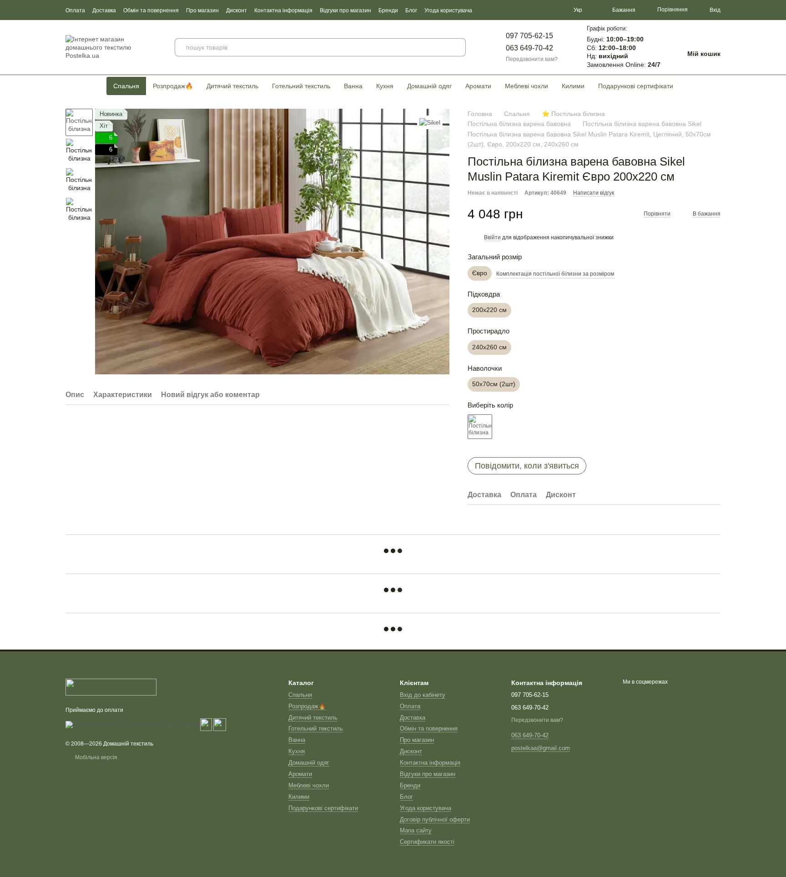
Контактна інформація (283, 10)
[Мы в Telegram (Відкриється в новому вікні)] (559, 10)
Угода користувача (448, 10)
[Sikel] (430, 122)
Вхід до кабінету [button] (422, 694)
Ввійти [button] (492, 237)
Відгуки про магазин (345, 10)
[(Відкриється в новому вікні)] (206, 724)
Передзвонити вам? (532, 59)
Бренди (388, 10)
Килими (573, 86)
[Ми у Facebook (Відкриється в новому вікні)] (526, 10)
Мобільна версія (95, 757)
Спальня (126, 86)
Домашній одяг (429, 86)
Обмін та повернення (151, 10)
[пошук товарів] (457, 47)
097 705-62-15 (529, 36)
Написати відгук (593, 193)
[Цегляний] (480, 426)
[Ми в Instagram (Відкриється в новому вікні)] (548, 10)
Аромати (478, 86)
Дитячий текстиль (232, 86)
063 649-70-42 (529, 48)
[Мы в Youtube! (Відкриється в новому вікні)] (537, 10)
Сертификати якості (427, 841)
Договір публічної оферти (435, 819)
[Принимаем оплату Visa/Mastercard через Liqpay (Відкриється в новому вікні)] (132, 724)
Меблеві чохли (526, 86)
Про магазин (202, 10)
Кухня (384, 86)
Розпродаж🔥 (173, 86)
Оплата (75, 10)
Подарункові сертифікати (635, 86)
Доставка (104, 10)
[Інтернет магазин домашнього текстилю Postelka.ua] (111, 686)
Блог (411, 10)
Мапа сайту (416, 830)
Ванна (353, 86)
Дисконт (236, 10)
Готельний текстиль (301, 86)
